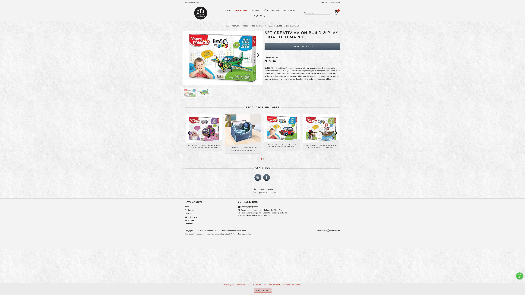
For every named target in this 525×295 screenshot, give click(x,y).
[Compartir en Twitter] (270, 61)
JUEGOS (245, 26)
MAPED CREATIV (256, 26)
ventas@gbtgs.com (192, 3)
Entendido (262, 290)
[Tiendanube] (328, 231)
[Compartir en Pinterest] (274, 61)
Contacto (259, 16)
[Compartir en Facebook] (266, 61)
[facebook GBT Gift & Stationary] (266, 177)
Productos (241, 10)
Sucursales (289, 10)
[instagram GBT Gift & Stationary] (257, 177)
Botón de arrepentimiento (243, 234)
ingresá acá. (225, 234)
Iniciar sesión (335, 3)
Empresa (255, 10)
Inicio (227, 10)
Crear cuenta (323, 3)
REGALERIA (236, 26)
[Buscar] (305, 12)
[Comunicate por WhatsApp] (519, 275)
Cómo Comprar (271, 10)
